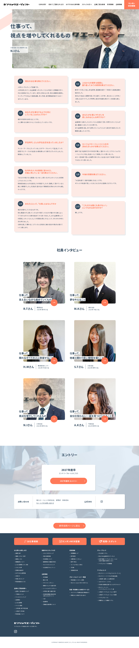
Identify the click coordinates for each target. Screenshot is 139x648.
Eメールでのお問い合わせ (45, 503)
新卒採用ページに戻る (69, 525)
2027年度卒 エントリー (68, 481)
